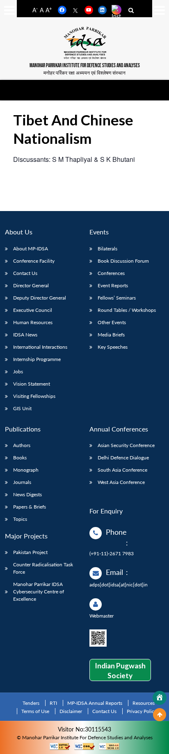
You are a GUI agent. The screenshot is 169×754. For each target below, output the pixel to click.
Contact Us (25, 273)
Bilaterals (107, 248)
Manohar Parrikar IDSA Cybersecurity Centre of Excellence (38, 591)
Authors (21, 445)
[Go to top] (159, 714)
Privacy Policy (142, 711)
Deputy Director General (39, 298)
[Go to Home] (160, 698)
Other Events (112, 322)
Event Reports (113, 285)
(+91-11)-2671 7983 (111, 553)
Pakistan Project (30, 552)
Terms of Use (35, 711)
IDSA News (25, 335)
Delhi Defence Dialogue (123, 457)
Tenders (31, 703)
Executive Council (32, 310)
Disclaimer (70, 711)
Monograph (26, 470)
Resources (143, 703)
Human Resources (33, 322)
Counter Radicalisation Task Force (43, 568)
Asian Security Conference (126, 445)
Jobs (18, 371)
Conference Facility (34, 261)
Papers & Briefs (29, 507)
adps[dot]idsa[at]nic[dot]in (118, 584)
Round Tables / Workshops (127, 310)
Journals (22, 482)
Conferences (111, 273)
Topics (20, 519)
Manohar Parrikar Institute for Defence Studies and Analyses (85, 66)
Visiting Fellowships (34, 396)
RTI (53, 703)
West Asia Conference (121, 482)
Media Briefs (111, 335)
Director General (31, 285)
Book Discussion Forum (123, 261)
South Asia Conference (122, 470)
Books (20, 457)
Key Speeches (113, 347)
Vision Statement (31, 384)
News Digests (27, 494)
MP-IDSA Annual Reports (94, 703)
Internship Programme (37, 359)
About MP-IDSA (30, 248)
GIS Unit (22, 408)
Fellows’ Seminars (117, 298)
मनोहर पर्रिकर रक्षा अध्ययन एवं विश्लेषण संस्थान (84, 73)
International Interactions (40, 347)
